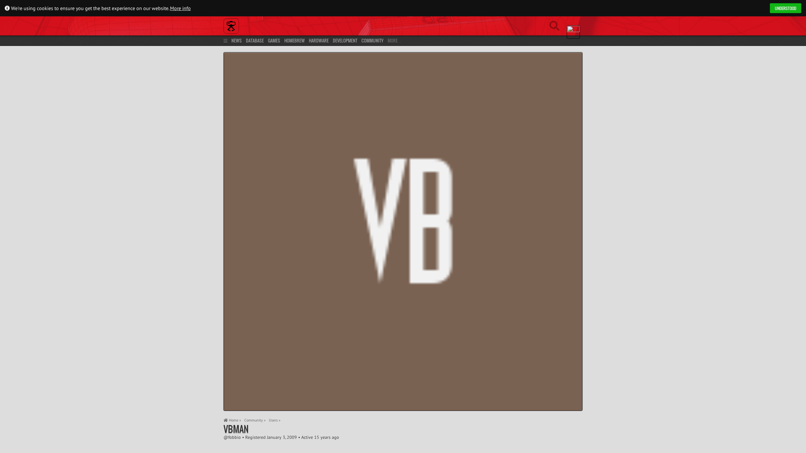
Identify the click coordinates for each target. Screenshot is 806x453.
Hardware (319, 40)
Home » (234, 420)
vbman (236, 428)
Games (274, 40)
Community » (255, 420)
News (236, 40)
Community (372, 40)
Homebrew (294, 40)
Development (345, 40)
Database (255, 40)
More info (180, 8)
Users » (275, 420)
